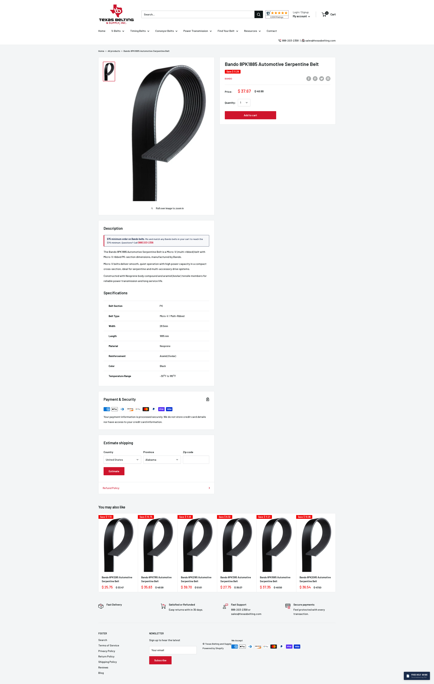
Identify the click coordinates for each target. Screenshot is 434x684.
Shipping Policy (107, 661)
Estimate (114, 471)
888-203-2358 (290, 40)
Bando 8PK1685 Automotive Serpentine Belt (275, 579)
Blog (101, 672)
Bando (228, 78)
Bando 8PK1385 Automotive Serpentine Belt (235, 579)
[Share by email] (328, 78)
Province (148, 452)
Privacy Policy (106, 650)
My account (300, 16)
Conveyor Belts (164, 30)
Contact (272, 30)
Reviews (103, 667)
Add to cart (250, 115)
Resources (250, 30)
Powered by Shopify (213, 648)
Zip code (188, 452)
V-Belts (116, 30)
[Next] (336, 553)
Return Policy (106, 656)
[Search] (258, 14)
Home (101, 30)
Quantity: (230, 102)
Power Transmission (195, 30)
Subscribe (160, 660)
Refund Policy (111, 487)
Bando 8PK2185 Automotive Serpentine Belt (196, 579)
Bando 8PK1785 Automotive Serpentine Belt (156, 579)
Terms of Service (108, 645)
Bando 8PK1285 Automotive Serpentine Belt (117, 579)
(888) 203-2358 (145, 242)
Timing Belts (138, 30)
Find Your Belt (226, 30)
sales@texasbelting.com (320, 40)
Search (102, 639)
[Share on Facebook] (308, 78)
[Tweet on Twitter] (321, 78)
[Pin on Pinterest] (315, 78)
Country (108, 452)
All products (114, 50)
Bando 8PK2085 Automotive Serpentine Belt (315, 579)
